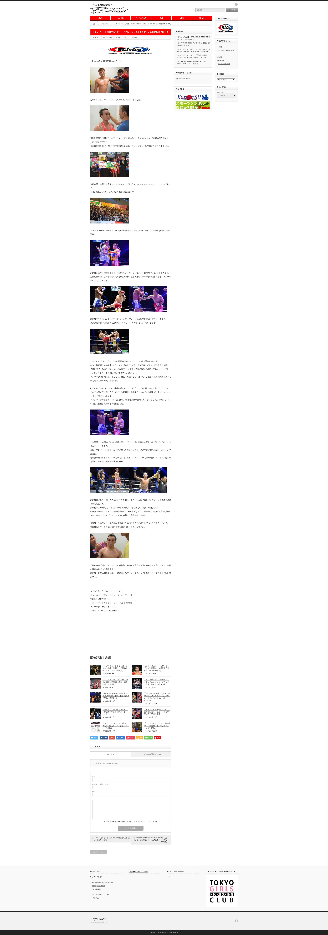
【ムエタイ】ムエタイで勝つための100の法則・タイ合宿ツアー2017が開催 (115, 725)
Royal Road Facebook (138, 872)
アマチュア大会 (141, 18)
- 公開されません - (101, 784)
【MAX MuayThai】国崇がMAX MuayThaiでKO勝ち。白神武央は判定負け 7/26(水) (115, 695)
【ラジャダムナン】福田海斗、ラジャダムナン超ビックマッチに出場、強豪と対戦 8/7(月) (156, 682)
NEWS (100, 18)
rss (236, 4)
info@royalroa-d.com (98, 886)
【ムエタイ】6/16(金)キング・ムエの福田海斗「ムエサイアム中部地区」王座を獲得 (157, 712)
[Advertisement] (162, 8)
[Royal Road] (109, 13)
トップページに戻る (98, 852)
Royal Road (98, 919)
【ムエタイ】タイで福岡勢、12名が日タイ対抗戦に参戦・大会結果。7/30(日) (115, 682)
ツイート (170, 876)
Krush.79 (221, 60)
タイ (119, 37)
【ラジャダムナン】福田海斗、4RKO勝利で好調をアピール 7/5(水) (115, 712)
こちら (105, 894)
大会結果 (120, 18)
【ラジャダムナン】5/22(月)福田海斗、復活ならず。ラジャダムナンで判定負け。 (157, 725)
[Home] (94, 23)
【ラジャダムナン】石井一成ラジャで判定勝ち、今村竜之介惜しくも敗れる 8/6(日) (156, 668)
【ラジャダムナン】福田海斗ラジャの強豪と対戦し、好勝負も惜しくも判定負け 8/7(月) (115, 668)
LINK (182, 18)
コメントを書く (132, 37)
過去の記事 (220, 92)
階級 (161, 18)
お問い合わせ (202, 18)
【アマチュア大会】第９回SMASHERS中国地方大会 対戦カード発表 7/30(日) (112, 839)
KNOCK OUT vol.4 (224, 64)
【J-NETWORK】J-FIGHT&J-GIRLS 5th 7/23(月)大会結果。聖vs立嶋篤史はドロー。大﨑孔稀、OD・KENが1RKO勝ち (149, 840)
